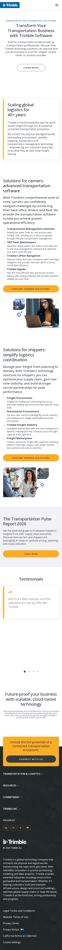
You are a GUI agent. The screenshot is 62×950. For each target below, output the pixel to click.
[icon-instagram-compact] (13, 828)
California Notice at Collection (20, 935)
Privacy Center (11, 923)
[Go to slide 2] (29, 671)
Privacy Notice (11, 929)
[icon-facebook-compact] (20, 828)
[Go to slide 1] (25, 671)
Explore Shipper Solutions (31, 457)
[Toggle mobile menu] (56, 5)
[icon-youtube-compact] (28, 828)
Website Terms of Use (15, 917)
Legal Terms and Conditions (19, 910)
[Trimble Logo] (10, 5)
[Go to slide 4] (37, 671)
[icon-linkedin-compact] (6, 828)
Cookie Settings (12, 942)
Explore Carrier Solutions (31, 288)
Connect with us (31, 759)
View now (31, 553)
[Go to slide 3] (33, 671)
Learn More (31, 67)
